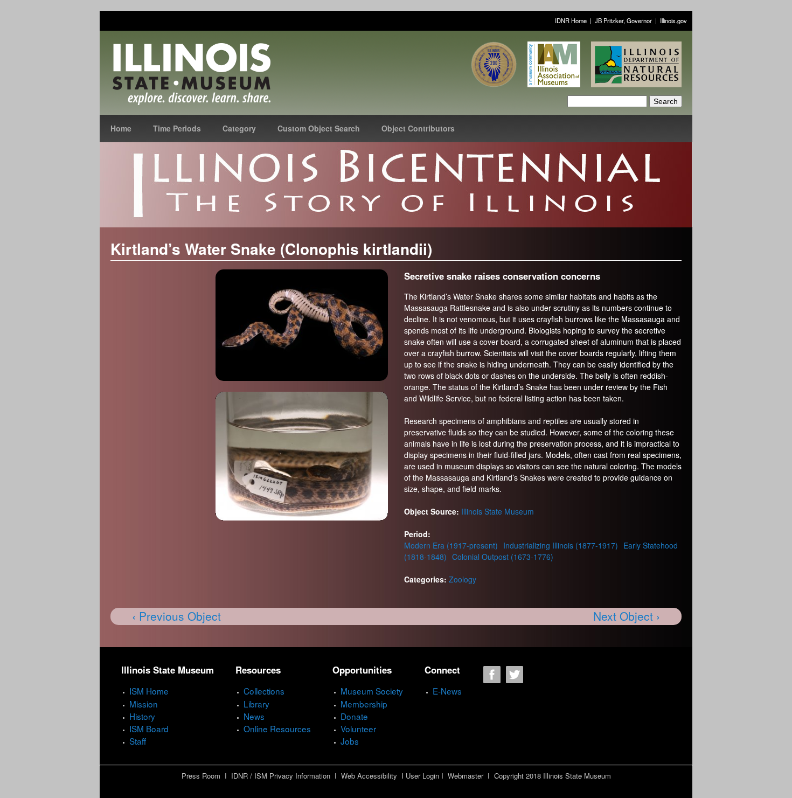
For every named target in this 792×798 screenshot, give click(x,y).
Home (120, 128)
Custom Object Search (318, 128)
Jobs (350, 741)
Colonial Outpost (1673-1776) (502, 556)
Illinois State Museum (497, 511)
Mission (143, 704)
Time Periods (177, 128)
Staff (137, 741)
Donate (354, 716)
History (142, 716)
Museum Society (372, 691)
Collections (264, 691)
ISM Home (149, 691)
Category (239, 128)
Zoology (462, 579)
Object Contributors (418, 128)
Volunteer (358, 728)
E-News (447, 691)
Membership (364, 704)
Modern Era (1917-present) (451, 545)
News (254, 716)
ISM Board (149, 728)
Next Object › (626, 616)
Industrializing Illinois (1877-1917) (560, 545)
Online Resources (277, 728)
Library (256, 704)
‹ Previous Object (176, 616)
